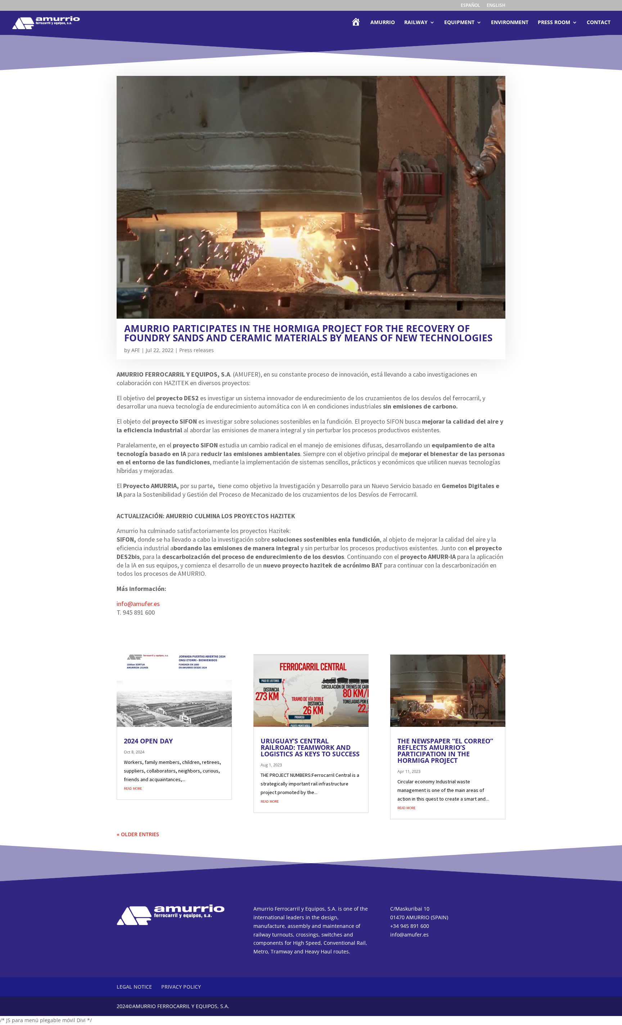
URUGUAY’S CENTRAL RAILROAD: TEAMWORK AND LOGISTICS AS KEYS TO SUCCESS (310, 747)
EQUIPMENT (459, 23)
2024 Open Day (148, 741)
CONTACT (598, 23)
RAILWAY (416, 23)
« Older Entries (138, 834)
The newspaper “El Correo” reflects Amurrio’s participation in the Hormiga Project (445, 751)
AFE (135, 350)
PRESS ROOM (554, 23)
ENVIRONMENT (509, 23)
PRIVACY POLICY (181, 986)
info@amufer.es (138, 604)
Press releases (196, 350)
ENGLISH (496, 5)
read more (133, 788)
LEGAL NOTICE (134, 986)
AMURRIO (382, 23)
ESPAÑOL (470, 5)
